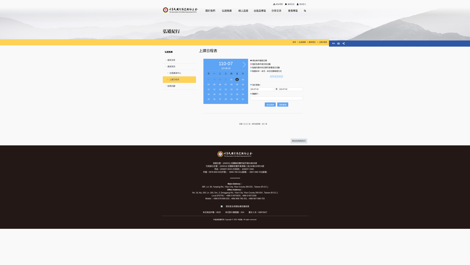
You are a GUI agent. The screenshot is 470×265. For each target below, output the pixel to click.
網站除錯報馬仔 (299, 141)
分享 (343, 43)
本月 (276, 76)
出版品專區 (260, 10)
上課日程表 (174, 80)
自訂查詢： (256, 85)
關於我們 (210, 10)
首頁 (294, 42)
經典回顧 (171, 86)
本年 (272, 76)
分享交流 (276, 10)
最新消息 (171, 60)
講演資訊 (171, 67)
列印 (338, 43)
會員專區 (293, 10)
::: (272, 4)
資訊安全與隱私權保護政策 (237, 206)
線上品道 (243, 10)
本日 (281, 76)
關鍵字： (256, 94)
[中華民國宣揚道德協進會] (180, 10)
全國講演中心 (175, 73)
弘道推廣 (227, 10)
